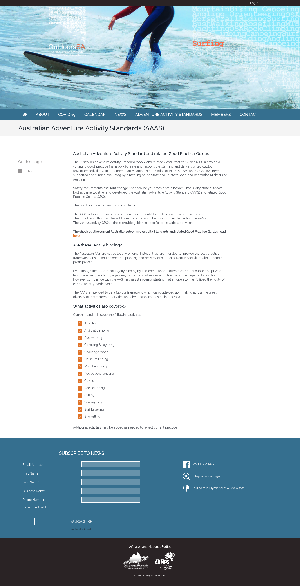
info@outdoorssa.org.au (207, 476)
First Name (31, 473)
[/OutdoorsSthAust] (186, 464)
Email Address (34, 464)
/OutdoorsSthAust (204, 464)
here (76, 235)
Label (29, 171)
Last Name (31, 482)
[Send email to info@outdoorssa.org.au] (186, 476)
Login (254, 3)
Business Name (34, 491)
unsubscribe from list (81, 529)
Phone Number (34, 500)
